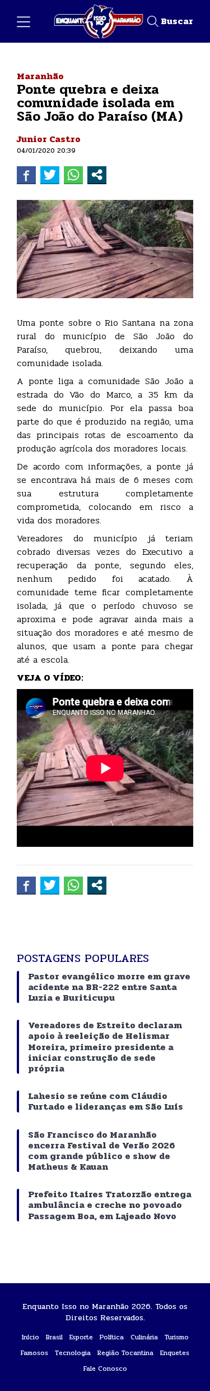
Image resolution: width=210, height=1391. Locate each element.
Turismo (177, 1337)
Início (30, 1337)
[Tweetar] (49, 174)
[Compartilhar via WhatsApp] (73, 174)
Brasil (54, 1337)
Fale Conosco (105, 1368)
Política (112, 1337)
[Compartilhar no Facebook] (26, 174)
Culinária (144, 1337)
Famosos (34, 1353)
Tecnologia (73, 1353)
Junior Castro (49, 139)
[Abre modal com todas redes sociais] (96, 174)
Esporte (81, 1337)
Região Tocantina (125, 1353)
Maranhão (40, 76)
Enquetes (174, 1353)
